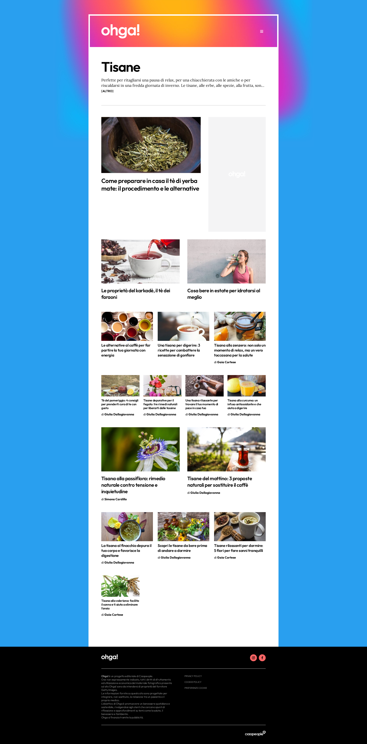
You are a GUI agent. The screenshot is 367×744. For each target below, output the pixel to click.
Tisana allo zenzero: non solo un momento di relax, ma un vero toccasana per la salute (240, 350)
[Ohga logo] (120, 31)
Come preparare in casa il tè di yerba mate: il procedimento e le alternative (150, 184)
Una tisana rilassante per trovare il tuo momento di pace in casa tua (201, 404)
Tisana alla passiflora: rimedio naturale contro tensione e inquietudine (133, 485)
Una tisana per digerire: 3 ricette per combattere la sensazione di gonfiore (179, 350)
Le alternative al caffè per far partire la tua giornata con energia (126, 350)
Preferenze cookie (195, 687)
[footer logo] (137, 657)
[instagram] (253, 657)
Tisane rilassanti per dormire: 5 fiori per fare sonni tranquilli (238, 548)
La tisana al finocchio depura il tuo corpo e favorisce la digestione (126, 550)
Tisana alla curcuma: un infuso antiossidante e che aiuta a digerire (244, 404)
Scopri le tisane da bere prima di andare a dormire (182, 548)
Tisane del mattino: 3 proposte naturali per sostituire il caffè (219, 481)
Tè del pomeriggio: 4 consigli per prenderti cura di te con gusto (119, 404)
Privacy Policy (193, 676)
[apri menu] (262, 31)
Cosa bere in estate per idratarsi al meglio (223, 293)
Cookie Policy (192, 682)
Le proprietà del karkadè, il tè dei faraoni (135, 293)
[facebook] (262, 657)
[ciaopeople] (255, 733)
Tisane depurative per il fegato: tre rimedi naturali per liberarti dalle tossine (160, 404)
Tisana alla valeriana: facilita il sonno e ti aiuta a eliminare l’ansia (120, 604)
